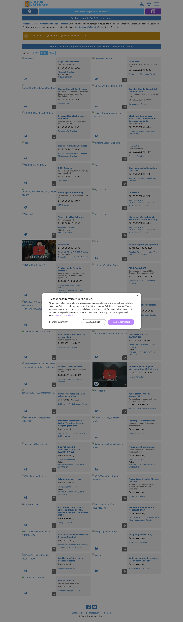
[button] (58, 322)
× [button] (137, 296)
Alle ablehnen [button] (93, 322)
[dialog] (91, 311)
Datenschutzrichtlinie (64, 315)
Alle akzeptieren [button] (121, 322)
